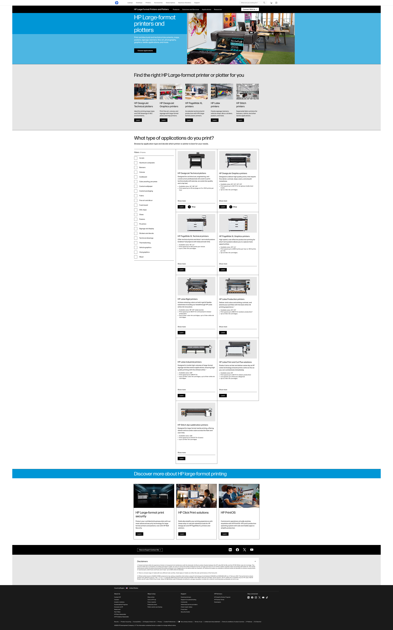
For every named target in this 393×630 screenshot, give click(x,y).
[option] (154, 158)
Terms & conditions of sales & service (233, 621)
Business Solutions (184, 3)
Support (197, 3)
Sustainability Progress (121, 604)
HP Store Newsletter (120, 614)
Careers (116, 599)
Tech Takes (117, 612)
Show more (182, 201)
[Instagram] (256, 597)
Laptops (130, 3)
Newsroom (117, 609)
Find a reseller (152, 602)
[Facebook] (252, 597)
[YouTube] (263, 597)
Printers (148, 3)
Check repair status (186, 607)
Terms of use (198, 621)
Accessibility (137, 621)
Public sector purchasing (155, 607)
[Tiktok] (267, 597)
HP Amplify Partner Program (222, 597)
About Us (117, 594)
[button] (196, 561)
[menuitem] (130, 2)
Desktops (139, 3)
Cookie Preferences (170, 621)
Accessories (158, 3)
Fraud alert (184, 609)
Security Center (185, 612)
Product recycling (126, 621)
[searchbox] (252, 3)
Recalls (116, 621)
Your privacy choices (187, 621)
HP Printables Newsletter (121, 617)
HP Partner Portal (219, 599)
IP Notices (249, 621)
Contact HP (117, 597)
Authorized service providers (189, 604)
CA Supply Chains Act (149, 621)
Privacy (160, 621)
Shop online (151, 597)
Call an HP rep (152, 599)
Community (184, 602)
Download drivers (186, 597)
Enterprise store (152, 604)
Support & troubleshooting (188, 599)
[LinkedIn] (248, 597)
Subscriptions (170, 3)
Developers (217, 602)
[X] (260, 597)
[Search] (264, 3)
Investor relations (119, 602)
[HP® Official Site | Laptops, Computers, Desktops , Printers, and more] (116, 2)
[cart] (271, 2)
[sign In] (276, 2)
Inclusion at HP (118, 607)
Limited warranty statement (212, 621)
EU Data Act (257, 621)
